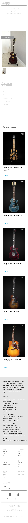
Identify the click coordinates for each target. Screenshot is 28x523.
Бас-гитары (21, 449)
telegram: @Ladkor (14, 11)
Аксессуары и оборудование (6, 483)
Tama (4, 474)
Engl (4, 466)
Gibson (5, 451)
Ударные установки (5, 472)
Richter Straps (5, 486)
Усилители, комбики (6, 460)
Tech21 (20, 464)
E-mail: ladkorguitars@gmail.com (14, 13)
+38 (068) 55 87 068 (14, 8)
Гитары (5, 449)
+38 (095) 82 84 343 (14, 506)
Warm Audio (21, 474)
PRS (4, 453)
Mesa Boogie (6, 464)
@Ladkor (14, 509)
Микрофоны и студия (21, 472)
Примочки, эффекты (20, 460)
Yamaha (5, 475)
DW (4, 477)
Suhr (19, 466)
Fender (5, 455)
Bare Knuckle (6, 488)
